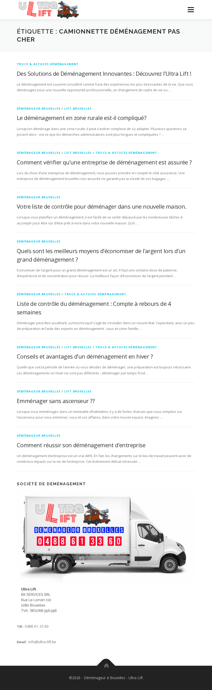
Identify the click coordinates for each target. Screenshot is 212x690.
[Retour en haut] (106, 666)
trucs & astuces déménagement (48, 64)
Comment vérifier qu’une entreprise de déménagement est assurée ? (104, 162)
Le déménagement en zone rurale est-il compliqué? (81, 118)
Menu (190, 9)
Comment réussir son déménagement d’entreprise (81, 445)
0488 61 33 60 (37, 626)
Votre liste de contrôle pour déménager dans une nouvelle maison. (101, 206)
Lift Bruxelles (78, 108)
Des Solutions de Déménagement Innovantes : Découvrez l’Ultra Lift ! (104, 73)
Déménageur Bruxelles (38, 108)
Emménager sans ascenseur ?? (56, 401)
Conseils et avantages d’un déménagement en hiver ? (85, 356)
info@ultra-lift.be (42, 641)
